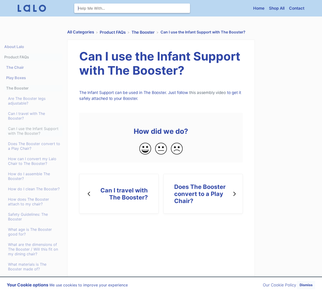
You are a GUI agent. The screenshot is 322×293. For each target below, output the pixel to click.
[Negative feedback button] (176, 148)
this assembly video (207, 92)
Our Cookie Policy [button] (279, 285)
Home (259, 8)
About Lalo (14, 46)
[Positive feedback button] (145, 148)
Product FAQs (16, 57)
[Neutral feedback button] (161, 148)
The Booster (17, 88)
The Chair (15, 67)
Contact (296, 8)
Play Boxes (16, 77)
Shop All (277, 8)
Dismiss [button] (306, 285)
